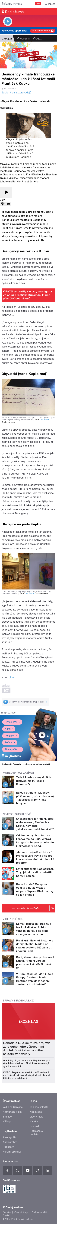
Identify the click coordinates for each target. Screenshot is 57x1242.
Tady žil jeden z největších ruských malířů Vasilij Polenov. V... (33, 781)
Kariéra (34, 1121)
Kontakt (34, 1126)
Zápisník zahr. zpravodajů (16, 92)
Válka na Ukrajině (13, 1107)
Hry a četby (11, 722)
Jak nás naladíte (39, 1107)
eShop (6, 1121)
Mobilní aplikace (12, 1151)
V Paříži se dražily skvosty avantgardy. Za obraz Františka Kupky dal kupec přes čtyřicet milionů (28, 295)
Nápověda (36, 1111)
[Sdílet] (8, 204)
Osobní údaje (21, 1212)
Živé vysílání (11, 749)
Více (37, 38)
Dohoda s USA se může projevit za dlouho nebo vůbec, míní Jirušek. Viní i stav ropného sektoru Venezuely (26, 1048)
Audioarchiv (10, 1142)
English (6, 1215)
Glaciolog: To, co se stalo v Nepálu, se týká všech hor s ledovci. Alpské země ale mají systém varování (26, 1063)
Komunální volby (12, 1111)
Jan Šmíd (44, 420)
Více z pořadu (13, 919)
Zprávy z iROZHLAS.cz (18, 1000)
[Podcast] (3, 204)
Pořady (9, 742)
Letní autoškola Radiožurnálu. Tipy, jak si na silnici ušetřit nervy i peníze (35, 872)
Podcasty (8, 1146)
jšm (12, 677)
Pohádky (9, 735)
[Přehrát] (6, 192)
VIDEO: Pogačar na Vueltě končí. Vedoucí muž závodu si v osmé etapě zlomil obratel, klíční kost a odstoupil (26, 1075)
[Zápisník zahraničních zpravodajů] (28, 55)
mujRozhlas (8, 712)
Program (23, 38)
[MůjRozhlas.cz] (6, 108)
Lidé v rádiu (36, 1116)
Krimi (7, 728)
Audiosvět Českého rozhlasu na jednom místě (26, 764)
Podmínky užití (39, 1212)
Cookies (7, 1212)
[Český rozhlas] (12, 4)
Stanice (7, 1116)
